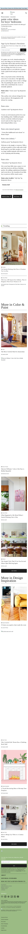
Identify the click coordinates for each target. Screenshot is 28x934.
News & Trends (5, 466)
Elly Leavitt (4, 519)
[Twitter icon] (15, 897)
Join (23, 50)
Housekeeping (4, 925)
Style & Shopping (4, 923)
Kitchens (3, 559)
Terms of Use (20, 53)
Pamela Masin (5, 793)
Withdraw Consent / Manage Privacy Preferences (11, 910)
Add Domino (4, 30)
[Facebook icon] (12, 897)
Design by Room (4, 917)
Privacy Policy (19, 54)
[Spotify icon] (18, 897)
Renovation (3, 921)
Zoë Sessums (5, 273)
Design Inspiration (5, 16)
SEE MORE (14, 570)
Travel (3, 349)
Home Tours (4, 740)
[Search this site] (26, 13)
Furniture (4, 267)
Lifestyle (2, 928)
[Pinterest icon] (8, 897)
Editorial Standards (19, 189)
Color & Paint (12, 16)
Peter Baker (17, 284)
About (3, 875)
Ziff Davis (10, 906)
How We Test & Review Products (13, 881)
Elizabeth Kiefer (5, 284)
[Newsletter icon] (2, 897)
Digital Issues (3, 930)
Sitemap (3, 889)
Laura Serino (4, 839)
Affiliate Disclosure (6, 886)
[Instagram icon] (5, 897)
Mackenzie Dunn (5, 473)
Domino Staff (4, 28)
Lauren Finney (5, 627)
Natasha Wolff (5, 354)
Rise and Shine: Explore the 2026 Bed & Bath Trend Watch (14, 8)
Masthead (3, 884)
